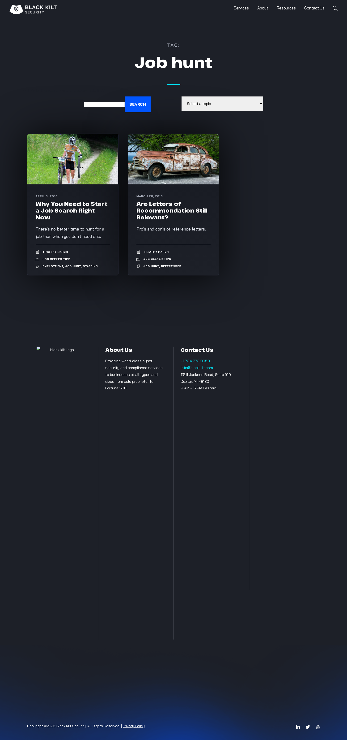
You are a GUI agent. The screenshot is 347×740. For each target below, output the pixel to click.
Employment (52, 266)
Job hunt (73, 266)
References (171, 266)
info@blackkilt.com (197, 367)
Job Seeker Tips (56, 259)
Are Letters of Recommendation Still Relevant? (171, 210)
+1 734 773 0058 (195, 360)
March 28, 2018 (149, 196)
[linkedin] (298, 727)
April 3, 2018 (47, 196)
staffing (90, 266)
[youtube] (318, 727)
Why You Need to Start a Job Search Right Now (71, 210)
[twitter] (308, 727)
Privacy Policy (134, 726)
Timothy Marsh (55, 251)
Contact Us (314, 7)
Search (137, 104)
